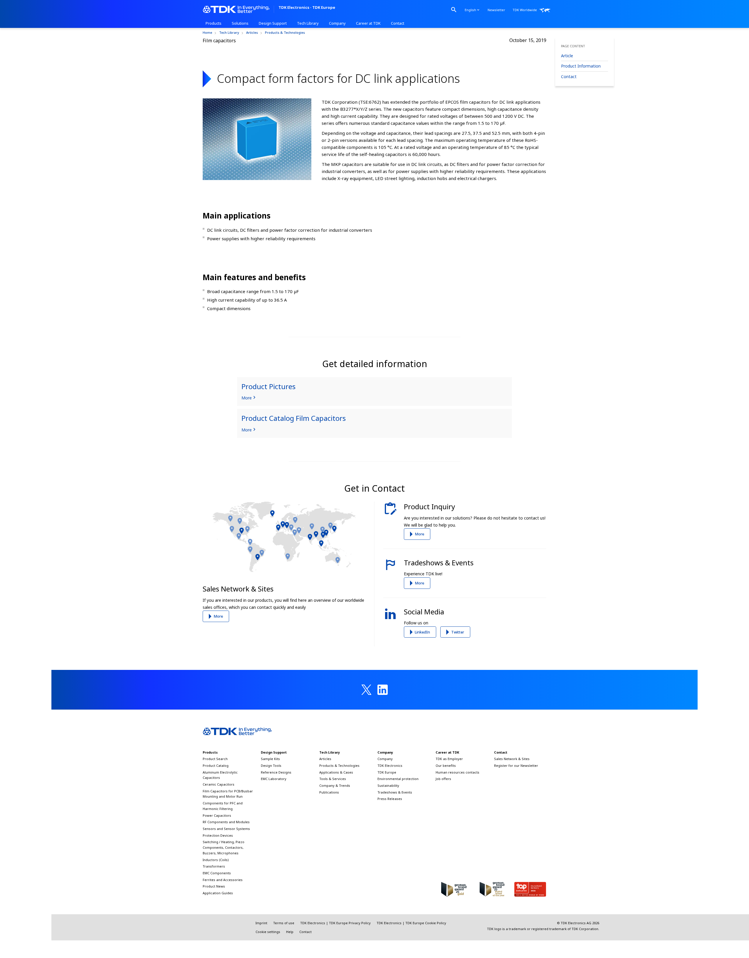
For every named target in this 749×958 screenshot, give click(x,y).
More (218, 616)
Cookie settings (268, 932)
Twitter (457, 632)
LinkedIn (422, 632)
